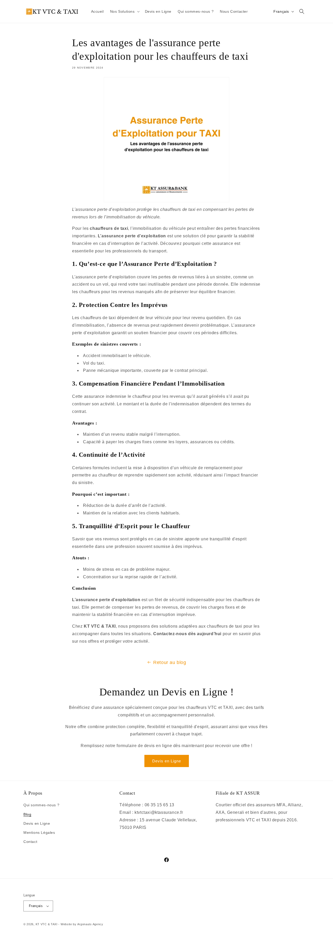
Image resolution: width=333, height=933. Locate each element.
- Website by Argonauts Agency (80, 924)
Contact (30, 842)
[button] (124, 11)
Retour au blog (169, 662)
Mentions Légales (39, 832)
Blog (27, 814)
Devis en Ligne (166, 761)
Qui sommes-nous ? (41, 805)
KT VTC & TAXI (46, 924)
